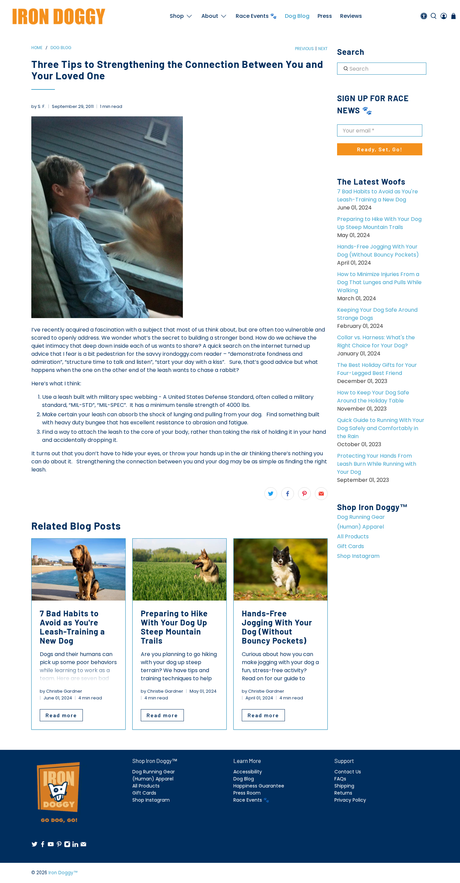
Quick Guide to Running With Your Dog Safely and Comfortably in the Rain (380, 428)
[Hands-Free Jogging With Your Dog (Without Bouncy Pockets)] (280, 570)
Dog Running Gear (361, 517)
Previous (304, 49)
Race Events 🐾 (256, 16)
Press (325, 16)
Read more (61, 715)
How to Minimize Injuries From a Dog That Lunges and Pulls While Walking (379, 282)
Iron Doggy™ (63, 873)
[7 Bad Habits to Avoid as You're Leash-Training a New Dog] (78, 570)
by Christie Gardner (61, 691)
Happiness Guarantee (258, 785)
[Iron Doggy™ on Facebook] (42, 845)
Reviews (351, 16)
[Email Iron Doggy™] (83, 845)
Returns (343, 793)
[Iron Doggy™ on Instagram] (67, 845)
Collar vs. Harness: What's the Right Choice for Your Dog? (376, 341)
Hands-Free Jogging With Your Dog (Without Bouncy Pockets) (378, 251)
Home (36, 48)
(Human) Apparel (360, 527)
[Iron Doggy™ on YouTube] (50, 845)
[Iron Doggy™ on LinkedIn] (75, 845)
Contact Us (347, 771)
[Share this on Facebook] (287, 493)
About (209, 16)
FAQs (340, 778)
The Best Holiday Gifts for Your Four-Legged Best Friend (377, 369)
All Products (353, 536)
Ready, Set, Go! (379, 149)
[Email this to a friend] (321, 493)
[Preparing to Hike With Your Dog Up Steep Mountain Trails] (179, 570)
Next (323, 49)
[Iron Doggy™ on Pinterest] (59, 845)
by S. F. (38, 106)
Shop (177, 16)
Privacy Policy (350, 800)
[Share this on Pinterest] (304, 493)
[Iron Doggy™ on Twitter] (34, 845)
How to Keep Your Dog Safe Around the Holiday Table (373, 397)
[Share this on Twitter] (270, 493)
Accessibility (247, 771)
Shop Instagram (358, 556)
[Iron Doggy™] (57, 16)
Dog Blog (297, 16)
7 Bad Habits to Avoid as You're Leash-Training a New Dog (377, 195)
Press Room (247, 793)
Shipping (344, 785)
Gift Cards (350, 546)
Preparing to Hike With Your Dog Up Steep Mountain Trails (379, 223)
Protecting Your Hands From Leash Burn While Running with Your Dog (376, 464)
